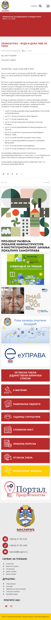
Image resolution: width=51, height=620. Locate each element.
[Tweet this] (12, 174)
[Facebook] (6, 606)
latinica (34, 6)
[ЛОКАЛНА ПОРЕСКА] (8, 444)
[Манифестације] (4, 594)
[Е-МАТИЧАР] (8, 390)
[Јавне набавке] (4, 571)
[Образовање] (4, 583)
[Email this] (3, 174)
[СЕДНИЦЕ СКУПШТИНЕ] (8, 417)
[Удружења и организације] (4, 589)
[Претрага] (40, 6)
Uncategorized (15, 51)
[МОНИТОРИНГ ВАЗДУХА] (8, 471)
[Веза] (5, 6)
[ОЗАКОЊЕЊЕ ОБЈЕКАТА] (8, 404)
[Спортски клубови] (4, 591)
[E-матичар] (4, 564)
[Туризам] (4, 586)
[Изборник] (48, 6)
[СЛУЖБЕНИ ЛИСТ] (8, 430)
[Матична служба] (4, 566)
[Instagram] (11, 606)
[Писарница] (4, 569)
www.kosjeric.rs (30, 155)
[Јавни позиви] (4, 574)
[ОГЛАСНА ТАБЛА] (8, 457)
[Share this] (8, 174)
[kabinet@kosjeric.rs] (5, 552)
